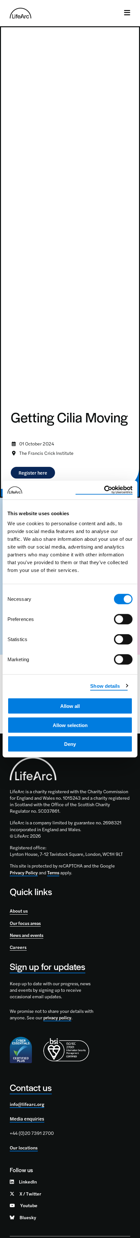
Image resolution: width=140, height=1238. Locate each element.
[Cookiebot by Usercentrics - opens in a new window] (104, 490)
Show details (105, 685)
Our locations (24, 1147)
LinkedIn (28, 1181)
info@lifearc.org (27, 1104)
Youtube (28, 1205)
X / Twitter (30, 1193)
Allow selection (70, 725)
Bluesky (28, 1217)
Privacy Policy (24, 872)
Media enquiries (27, 1118)
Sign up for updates (47, 966)
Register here (33, 472)
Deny (70, 744)
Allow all (70, 706)
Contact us (31, 1087)
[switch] (123, 619)
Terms (53, 872)
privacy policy (57, 1017)
